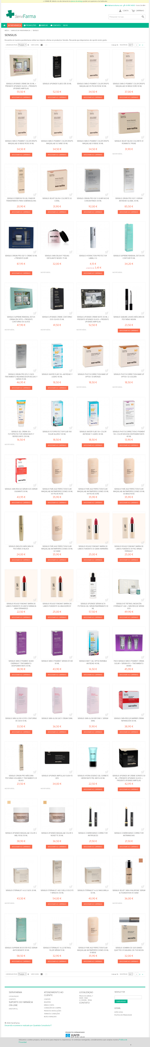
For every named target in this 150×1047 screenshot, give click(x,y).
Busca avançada (50, 1017)
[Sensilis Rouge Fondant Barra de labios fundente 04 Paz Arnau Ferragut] (128, 528)
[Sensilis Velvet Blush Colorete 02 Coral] (57, 180)
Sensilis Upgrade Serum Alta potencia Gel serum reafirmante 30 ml (93, 606)
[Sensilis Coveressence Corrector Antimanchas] (128, 815)
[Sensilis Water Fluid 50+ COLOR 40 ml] (93, 413)
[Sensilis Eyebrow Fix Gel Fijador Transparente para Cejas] (21, 180)
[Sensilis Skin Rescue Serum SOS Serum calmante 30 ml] (21, 470)
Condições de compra (52, 1008)
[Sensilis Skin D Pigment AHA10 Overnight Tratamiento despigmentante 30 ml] (21, 642)
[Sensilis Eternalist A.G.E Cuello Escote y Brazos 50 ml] (57, 872)
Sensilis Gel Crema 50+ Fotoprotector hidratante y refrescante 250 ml (21, 434)
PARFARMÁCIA (15, 25)
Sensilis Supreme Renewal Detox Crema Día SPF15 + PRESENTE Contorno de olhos (21, 319)
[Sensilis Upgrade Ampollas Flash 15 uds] (57, 757)
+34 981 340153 (130, 5)
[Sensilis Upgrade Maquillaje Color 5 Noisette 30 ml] (57, 815)
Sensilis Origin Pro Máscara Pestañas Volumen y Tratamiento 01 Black (21, 778)
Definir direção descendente (28, 45)
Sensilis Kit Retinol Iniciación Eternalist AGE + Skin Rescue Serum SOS (129, 606)
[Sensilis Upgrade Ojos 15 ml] (57, 298)
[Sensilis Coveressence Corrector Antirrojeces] (93, 815)
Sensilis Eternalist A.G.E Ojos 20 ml (21, 890)
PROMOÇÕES (30, 25)
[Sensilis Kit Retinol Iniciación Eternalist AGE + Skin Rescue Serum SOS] (128, 585)
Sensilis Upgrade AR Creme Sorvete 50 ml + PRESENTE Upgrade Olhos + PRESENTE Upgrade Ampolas (128, 778)
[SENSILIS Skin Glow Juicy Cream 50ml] (57, 700)
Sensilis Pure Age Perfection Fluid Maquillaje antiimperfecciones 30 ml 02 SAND (57, 548)
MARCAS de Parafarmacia (20, 30)
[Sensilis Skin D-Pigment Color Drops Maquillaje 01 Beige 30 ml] (93, 65)
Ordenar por (11, 45)
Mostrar (123, 45)
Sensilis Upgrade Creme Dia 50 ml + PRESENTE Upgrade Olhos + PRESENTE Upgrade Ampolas (21, 86)
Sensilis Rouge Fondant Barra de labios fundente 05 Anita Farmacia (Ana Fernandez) (21, 606)
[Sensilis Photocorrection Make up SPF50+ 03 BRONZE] (93, 356)
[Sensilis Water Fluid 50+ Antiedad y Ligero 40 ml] (57, 356)
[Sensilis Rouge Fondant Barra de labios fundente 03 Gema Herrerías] (93, 528)
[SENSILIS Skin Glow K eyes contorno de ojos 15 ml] (21, 700)
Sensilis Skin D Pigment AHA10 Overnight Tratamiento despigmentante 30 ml (21, 663)
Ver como (35, 45)
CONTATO (56, 25)
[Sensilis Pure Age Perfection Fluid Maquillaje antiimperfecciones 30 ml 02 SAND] (57, 528)
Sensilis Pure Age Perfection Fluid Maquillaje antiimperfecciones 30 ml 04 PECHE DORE (93, 491)
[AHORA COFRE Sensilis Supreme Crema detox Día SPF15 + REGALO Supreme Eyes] (21, 298)
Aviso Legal (118, 1012)
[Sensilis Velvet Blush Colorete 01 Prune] (128, 123)
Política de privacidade (123, 1015)
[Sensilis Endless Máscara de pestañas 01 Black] (21, 528)
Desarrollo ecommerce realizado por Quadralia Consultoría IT (28, 1025)
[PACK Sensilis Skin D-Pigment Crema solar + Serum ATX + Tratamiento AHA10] (128, 642)
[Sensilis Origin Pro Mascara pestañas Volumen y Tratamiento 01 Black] (21, 757)
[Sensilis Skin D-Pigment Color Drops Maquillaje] (57, 123)
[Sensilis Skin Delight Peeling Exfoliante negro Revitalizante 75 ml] (57, 237)
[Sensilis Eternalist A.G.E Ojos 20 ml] (21, 872)
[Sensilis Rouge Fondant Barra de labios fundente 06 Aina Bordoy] (57, 585)
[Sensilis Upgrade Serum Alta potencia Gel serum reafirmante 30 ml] (93, 585)
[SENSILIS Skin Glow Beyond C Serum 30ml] (93, 700)
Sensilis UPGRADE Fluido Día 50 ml (57, 84)
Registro (47, 1002)
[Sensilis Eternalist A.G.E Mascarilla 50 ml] (93, 872)
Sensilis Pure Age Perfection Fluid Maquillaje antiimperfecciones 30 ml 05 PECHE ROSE (57, 491)
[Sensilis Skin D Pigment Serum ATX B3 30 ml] (57, 642)
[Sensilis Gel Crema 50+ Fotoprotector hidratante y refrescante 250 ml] (21, 413)
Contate (47, 999)
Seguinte (142, 45)
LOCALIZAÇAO (14, 996)
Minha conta (49, 1005)
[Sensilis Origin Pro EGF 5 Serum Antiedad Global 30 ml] (128, 180)
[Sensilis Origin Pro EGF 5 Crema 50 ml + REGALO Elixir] (21, 237)
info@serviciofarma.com (114, 5)
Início (7, 30)
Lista (45, 45)
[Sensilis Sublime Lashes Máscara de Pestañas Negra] (128, 298)
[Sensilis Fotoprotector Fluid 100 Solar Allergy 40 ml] (57, 413)
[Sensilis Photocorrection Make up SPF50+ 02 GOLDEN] (128, 356)
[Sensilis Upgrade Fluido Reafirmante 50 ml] (57, 65)
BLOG (65, 25)
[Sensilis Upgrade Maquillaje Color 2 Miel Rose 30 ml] (21, 815)
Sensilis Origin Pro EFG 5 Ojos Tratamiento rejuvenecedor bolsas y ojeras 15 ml (21, 376)
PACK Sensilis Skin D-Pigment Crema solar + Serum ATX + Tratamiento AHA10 (129, 663)
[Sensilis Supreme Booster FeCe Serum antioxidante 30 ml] (21, 929)
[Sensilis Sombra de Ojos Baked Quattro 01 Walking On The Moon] (128, 929)
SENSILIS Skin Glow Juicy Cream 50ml (57, 718)
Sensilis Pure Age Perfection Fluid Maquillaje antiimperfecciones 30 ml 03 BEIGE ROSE (129, 491)
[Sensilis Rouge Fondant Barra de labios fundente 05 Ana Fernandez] (21, 585)
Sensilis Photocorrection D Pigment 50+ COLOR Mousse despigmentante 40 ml (129, 434)
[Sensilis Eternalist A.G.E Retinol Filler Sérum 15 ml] (57, 929)
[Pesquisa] (143, 17)
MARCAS (44, 25)
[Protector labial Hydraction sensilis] (93, 237)
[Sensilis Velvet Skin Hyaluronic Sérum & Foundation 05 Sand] (128, 872)
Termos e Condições (52, 1014)
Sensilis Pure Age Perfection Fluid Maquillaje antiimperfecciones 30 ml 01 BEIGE (93, 950)
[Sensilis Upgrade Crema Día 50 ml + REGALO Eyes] (21, 65)
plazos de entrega (76, 1)
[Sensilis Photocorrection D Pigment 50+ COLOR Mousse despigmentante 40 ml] (128, 413)
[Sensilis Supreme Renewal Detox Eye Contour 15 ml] (128, 237)
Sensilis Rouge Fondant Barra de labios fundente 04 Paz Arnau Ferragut (128, 548)
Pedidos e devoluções (52, 1011)
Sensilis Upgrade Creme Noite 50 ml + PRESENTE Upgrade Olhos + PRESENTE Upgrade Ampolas (93, 319)
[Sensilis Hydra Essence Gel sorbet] (93, 757)
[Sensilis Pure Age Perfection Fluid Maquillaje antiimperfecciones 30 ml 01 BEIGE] (93, 929)
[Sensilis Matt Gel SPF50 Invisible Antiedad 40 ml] (93, 642)
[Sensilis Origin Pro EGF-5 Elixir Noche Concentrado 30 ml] (93, 180)
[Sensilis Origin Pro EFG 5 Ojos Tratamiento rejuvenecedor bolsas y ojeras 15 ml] (21, 356)
